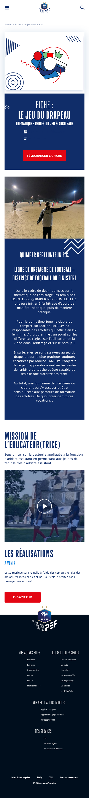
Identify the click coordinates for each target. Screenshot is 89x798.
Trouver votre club (68, 660)
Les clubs (64, 665)
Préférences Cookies (44, 783)
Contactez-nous (69, 777)
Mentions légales (50, 743)
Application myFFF (48, 710)
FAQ (39, 777)
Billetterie (31, 660)
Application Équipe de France (52, 715)
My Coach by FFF (48, 720)
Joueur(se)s (65, 670)
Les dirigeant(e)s (67, 681)
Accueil (8, 24)
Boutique (31, 665)
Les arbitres (65, 686)
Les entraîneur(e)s (68, 675)
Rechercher (83, 8)
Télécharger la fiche (44, 155)
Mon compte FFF (34, 686)
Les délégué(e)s (67, 691)
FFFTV (30, 681)
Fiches (18, 24)
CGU (45, 738)
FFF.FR (30, 675)
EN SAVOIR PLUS (22, 597)
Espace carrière (33, 670)
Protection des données (53, 749)
